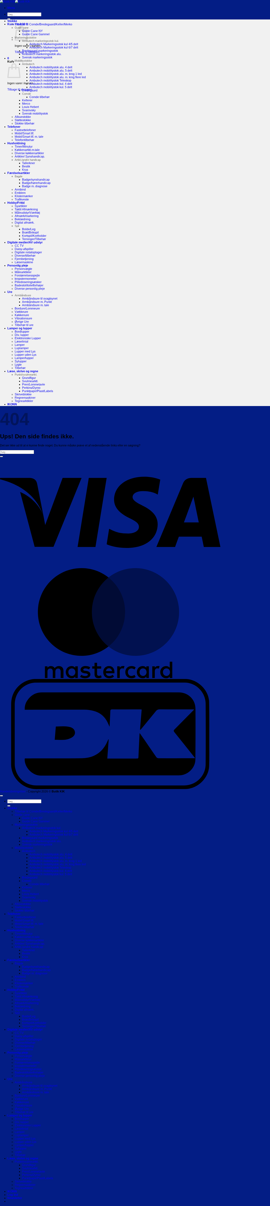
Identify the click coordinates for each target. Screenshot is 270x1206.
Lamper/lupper (24, 358)
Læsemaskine (24, 262)
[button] (11, 7)
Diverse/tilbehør (25, 255)
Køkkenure (22, 315)
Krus (25, 169)
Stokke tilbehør (24, 123)
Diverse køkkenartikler (29, 153)
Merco (26, 103)
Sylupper (20, 361)
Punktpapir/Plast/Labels (37, 391)
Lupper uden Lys (25, 354)
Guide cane (22, 814)
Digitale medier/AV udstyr (25, 242)
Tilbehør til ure (24, 325)
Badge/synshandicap (36, 179)
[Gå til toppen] (1, 795)
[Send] (8, 18)
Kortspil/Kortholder (34, 235)
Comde (26, 93)
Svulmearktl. (30, 381)
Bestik (26, 166)
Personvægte (23, 268)
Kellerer (27, 100)
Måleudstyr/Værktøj (27, 212)
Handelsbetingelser (13, 791)
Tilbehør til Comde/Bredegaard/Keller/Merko (43, 24)
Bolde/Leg (28, 229)
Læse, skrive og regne (22, 371)
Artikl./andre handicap (28, 159)
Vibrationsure (23, 318)
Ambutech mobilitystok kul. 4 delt (50, 83)
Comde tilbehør (39, 97)
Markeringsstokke (26, 824)
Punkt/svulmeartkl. (26, 374)
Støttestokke (23, 120)
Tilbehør (20, 368)
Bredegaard (29, 90)
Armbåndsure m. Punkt (37, 301)
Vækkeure (21, 311)
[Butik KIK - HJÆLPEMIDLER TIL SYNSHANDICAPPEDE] (15, 1)
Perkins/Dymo (31, 387)
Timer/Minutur (24, 146)
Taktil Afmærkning (26, 209)
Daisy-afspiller (24, 249)
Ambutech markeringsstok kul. (40, 40)
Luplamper (22, 348)
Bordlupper (22, 331)
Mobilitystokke (23, 60)
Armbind (20, 189)
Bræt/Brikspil (30, 232)
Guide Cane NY (32, 30)
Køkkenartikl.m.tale (27, 149)
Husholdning (16, 143)
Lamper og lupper (19, 328)
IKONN (12, 404)
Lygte (18, 364)
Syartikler (21, 206)
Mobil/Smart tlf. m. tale (29, 136)
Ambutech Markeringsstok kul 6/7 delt (53, 47)
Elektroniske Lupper (28, 338)
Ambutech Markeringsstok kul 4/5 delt (53, 44)
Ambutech (28, 64)
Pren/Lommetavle (33, 384)
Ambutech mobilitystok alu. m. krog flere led (57, 77)
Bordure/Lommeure (27, 308)
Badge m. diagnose (34, 186)
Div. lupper (22, 334)
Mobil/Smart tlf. (24, 133)
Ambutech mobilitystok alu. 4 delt (50, 67)
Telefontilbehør (24, 140)
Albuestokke (23, 116)
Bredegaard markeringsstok (40, 50)
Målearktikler (23, 272)
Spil (17, 225)
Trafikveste (22, 199)
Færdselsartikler (18, 173)
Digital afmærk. (24, 222)
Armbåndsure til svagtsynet (39, 298)
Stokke (12, 21)
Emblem (20, 192)
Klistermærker (24, 196)
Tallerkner (28, 163)
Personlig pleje (17, 265)
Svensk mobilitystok (35, 113)
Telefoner (13, 126)
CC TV (19, 245)
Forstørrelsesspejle (27, 275)
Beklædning (22, 219)
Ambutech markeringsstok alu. (41, 54)
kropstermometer (26, 278)
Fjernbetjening (24, 258)
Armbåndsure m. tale (35, 305)
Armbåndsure (23, 295)
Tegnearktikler (24, 401)
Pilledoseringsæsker (28, 282)
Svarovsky (29, 110)
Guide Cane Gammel (36, 34)
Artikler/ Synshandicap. (30, 156)
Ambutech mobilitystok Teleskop (50, 80)
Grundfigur (29, 377)
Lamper (20, 344)
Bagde (18, 176)
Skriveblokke (23, 394)
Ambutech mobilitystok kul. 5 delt (50, 87)
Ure (9, 292)
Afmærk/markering (27, 216)
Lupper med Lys (25, 351)
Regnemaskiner (25, 397)
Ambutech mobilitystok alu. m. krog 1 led (55, 73)
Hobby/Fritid (16, 202)
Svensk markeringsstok (37, 57)
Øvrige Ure (22, 321)
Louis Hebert (30, 106)
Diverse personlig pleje (30, 288)
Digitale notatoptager (28, 252)
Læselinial (21, 341)
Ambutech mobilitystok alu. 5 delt (50, 70)
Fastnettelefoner (25, 130)
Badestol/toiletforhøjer (29, 285)
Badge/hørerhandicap (36, 182)
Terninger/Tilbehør (34, 239)
